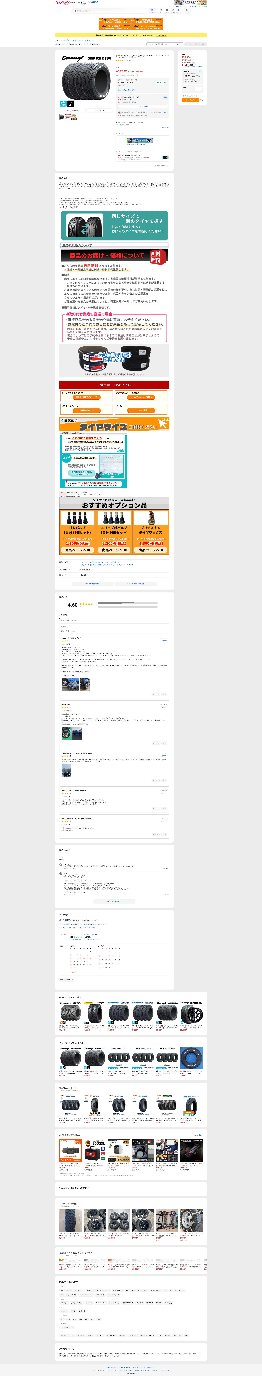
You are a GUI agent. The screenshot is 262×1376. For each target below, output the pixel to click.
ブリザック (64, 1303)
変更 (200, 71)
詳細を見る (165, 127)
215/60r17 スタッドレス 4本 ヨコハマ (170, 1335)
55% (80, 1319)
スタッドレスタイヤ (67, 1335)
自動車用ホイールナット (159, 1290)
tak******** (164, 707)
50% (92, 1319)
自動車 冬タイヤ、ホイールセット (98, 1290)
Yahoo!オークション (138, 1367)
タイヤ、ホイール (109, 565)
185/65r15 (90, 1335)
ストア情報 (92, 927)
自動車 (99, 565)
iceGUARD (89, 1303)
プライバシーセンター (112, 1370)
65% (62, 1319)
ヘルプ (204, 7)
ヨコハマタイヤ (114, 1303)
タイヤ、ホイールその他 (68, 1295)
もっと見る (198, 1135)
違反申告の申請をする (162, 165)
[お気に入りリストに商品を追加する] (201, 100)
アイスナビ (168, 1303)
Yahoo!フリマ (151, 1367)
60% (68, 1319)
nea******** (164, 793)
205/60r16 (100, 1335)
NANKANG (139, 1303)
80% (74, 1319)
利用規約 (122, 1370)
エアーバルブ (100, 1295)
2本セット (82, 1311)
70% (86, 1319)
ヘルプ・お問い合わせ (153, 1370)
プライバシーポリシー (99, 1370)
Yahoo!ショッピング (112, 1367)
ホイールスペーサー (86, 1295)
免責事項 (137, 1370)
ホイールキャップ (113, 1295)
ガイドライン (129, 1370)
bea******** (164, 821)
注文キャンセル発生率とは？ (92, 939)
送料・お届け (72, 927)
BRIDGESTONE (127, 1303)
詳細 (165, 112)
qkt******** (164, 756)
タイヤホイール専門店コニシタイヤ (66, 40)
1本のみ (73, 1311)
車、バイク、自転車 (88, 565)
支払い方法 (62, 927)
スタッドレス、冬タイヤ (125, 565)
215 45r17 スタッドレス (146, 1335)
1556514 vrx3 (111, 1335)
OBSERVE (149, 1303)
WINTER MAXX (101, 1303)
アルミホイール (118, 1290)
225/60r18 (122, 1335)
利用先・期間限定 (131, 102)
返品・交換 (83, 927)
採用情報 (143, 1370)
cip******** (164, 640)
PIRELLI (159, 1303)
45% (98, 1319)
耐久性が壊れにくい (67, 1327)
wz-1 (186, 1335)
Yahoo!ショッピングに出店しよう (191, 7)
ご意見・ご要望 (164, 1370)
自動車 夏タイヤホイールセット (137, 1290)
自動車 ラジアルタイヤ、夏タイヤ (72, 1290)
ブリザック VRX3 (76, 1303)
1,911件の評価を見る (75, 939)
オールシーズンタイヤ (177, 1290)
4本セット (64, 1311)
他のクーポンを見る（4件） (127, 90)
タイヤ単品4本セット (87, 40)
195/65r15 (132, 1335)
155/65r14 (80, 1335)
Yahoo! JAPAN (174, 7)
